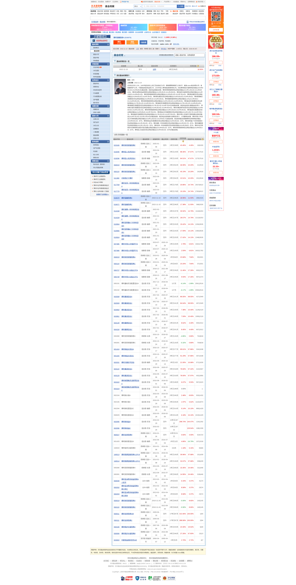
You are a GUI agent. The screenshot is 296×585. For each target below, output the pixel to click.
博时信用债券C (126, 520)
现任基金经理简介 (123, 75)
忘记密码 (115, 2)
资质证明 (114, 561)
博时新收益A (126, 422)
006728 (116, 277)
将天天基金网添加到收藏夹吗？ (158, 558)
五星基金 (201, 14)
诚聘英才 (190, 561)
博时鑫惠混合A (126, 323)
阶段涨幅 (96, 74)
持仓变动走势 (97, 90)
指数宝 (188, 11)
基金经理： (134, 49)
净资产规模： (183, 49)
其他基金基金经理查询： (166, 55)
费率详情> (176, 44)
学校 (162, 11)
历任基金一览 (121, 135)
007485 (116, 244)
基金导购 (182, 14)
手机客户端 (125, 2)
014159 (116, 218)
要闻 (154, 11)
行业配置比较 (97, 96)
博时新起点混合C (127, 356)
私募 (125, 14)
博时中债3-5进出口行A (129, 270)
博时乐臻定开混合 (127, 362)
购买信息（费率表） (99, 164)
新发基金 (106, 14)
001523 (116, 389)
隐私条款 (155, 561)
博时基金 (163, 49)
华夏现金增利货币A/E (129, 540)
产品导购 (167, 2)
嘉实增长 (111, 32)
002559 (116, 303)
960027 (116, 435)
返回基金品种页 (102, 40)
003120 (116, 375)
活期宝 (181, 11)
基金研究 (149, 14)
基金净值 (100, 11)
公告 (121, 14)
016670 (116, 198)
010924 (116, 237)
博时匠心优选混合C (128, 158)
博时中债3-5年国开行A (129, 244)
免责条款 (147, 561)
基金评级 (96, 58)
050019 (116, 165)
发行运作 (96, 122)
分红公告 (96, 125)
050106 (116, 527)
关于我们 (106, 561)
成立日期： (120, 49)
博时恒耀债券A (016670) (122, 37)
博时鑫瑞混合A (126, 297)
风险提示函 (164, 561)
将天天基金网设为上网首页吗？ (137, 558)
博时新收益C (126, 428)
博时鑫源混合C (126, 375)
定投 (117, 11)
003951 (116, 316)
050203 (116, 494)
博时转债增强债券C (128, 171)
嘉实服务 (124, 32)
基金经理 (96, 51)
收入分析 (96, 155)
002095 (116, 422)
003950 (116, 310)
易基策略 (131, 32)
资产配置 (96, 100)
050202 (116, 487)
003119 (116, 369)
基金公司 (194, 6)
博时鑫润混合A (126, 310)
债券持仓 (96, 87)
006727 (116, 270)
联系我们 (131, 561)
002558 (116, 297)
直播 (167, 14)
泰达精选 (118, 32)
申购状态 (113, 14)
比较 (143, 11)
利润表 (95, 151)
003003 (116, 540)
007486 (116, 250)
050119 (116, 171)
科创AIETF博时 (98, 182)
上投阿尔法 (147, 32)
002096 (116, 428)
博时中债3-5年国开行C (129, 250)
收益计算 (138, 14)
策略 (154, 14)
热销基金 (195, 14)
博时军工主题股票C (100, 179)
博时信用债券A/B (127, 514)
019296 (116, 158)
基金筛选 (131, 14)
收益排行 (188, 14)
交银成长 (163, 32)
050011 (116, 514)
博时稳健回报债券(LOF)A (130, 454)
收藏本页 (202, 6)
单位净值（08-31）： (164, 37)
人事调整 (96, 132)
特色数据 (96, 61)
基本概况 (96, 48)
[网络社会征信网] (140, 578)
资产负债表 (96, 148)
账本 (143, 14)
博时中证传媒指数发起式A (101, 186)
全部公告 (96, 119)
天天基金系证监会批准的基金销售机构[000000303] (130, 566)
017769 (116, 185)
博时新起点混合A (127, 349)
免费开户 (108, 2)
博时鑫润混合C (126, 316)
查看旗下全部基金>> (102, 194)
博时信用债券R (126, 435)
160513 (116, 454)
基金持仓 (96, 83)
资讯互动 (149, 11)
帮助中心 (183, 2)
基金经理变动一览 (123, 61)
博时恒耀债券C (126, 204)
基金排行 (113, 11)
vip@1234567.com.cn (143, 563)
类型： (147, 49)
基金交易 (157, 2)
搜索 (180, 6)
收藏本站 (94, 2)
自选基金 (176, 2)
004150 (116, 329)
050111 (116, 520)
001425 (116, 356)
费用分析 (96, 158)
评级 (125, 11)
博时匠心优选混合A (128, 152)
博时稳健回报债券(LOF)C (130, 461)
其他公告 (96, 138)
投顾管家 (106, 11)
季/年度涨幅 (97, 77)
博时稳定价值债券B (128, 533)
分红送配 (96, 70)
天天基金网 (94, 22)
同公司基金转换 (98, 167)
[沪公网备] (169, 578)
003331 (116, 362)
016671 (116, 204)
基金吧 (163, 14)
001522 (116, 382)
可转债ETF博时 (127, 178)
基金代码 (188, 6)
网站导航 (200, 2)
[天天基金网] (96, 6)
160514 (116, 461)
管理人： (160, 49)
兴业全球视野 (139, 32)
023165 (116, 145)
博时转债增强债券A (128, 165)
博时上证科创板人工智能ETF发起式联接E (101, 192)
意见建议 (173, 561)
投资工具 (131, 11)
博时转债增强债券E (128, 145)
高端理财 (201, 11)
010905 (116, 231)
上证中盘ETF (156, 32)
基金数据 (93, 11)
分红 (117, 14)
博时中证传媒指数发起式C (101, 189)
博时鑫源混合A (126, 369)
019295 (116, 152)
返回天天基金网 (148, 2)
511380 (116, 178)
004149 (116, 323)
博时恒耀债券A (126, 198)
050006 (116, 533)
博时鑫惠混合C (126, 329)
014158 (116, 211)
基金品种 (100, 14)
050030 (116, 481)
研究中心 (122, 561)
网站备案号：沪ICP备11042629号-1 (172, 572)
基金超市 (175, 14)
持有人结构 (96, 112)
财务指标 (96, 145)
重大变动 (96, 103)
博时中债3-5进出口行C (129, 277)
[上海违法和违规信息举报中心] (154, 578)
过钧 (137, 49)
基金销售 (96, 135)
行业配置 (96, 93)
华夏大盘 (105, 32)
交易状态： (160, 41)
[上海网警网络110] (126, 578)
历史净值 (96, 67)
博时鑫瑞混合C (126, 303)
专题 (167, 11)
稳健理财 (195, 11)
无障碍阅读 (191, 2)
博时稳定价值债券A (128, 527)
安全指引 (139, 561)
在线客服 (181, 561)
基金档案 (109, 6)
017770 (116, 191)
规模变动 (96, 109)
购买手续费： (165, 44)
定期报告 (96, 129)
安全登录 (101, 2)
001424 (116, 349)
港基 (121, 11)
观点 (158, 11)
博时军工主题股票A (100, 176)
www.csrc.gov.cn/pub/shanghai (157, 569)
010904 (116, 224)
